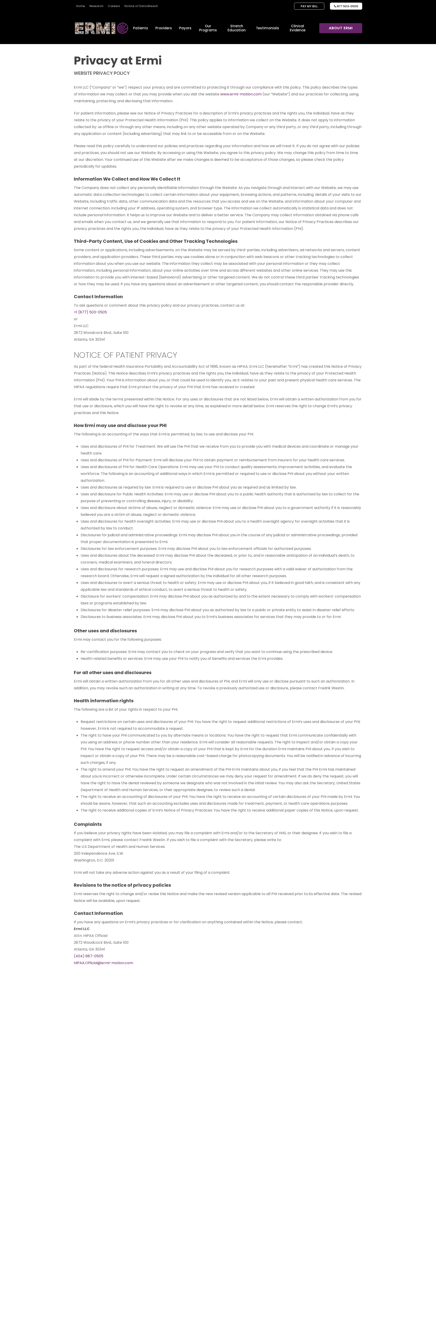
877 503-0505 (346, 6)
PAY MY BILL (309, 6)
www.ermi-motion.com (241, 94)
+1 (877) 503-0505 (90, 312)
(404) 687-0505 (88, 956)
